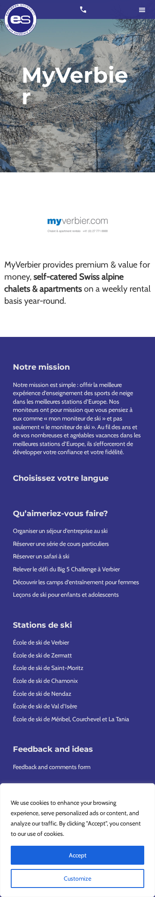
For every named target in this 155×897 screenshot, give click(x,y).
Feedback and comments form (51, 767)
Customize (77, 878)
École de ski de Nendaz (42, 694)
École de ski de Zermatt (42, 655)
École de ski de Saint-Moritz (48, 668)
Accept (78, 855)
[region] (77, 840)
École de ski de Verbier (41, 642)
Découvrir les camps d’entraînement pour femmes (76, 582)
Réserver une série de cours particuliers (61, 544)
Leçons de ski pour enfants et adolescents (66, 594)
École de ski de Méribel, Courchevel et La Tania (71, 719)
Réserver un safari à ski (41, 556)
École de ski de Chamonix (45, 681)
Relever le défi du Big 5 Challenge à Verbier (66, 569)
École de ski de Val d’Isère (45, 706)
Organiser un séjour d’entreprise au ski (60, 531)
